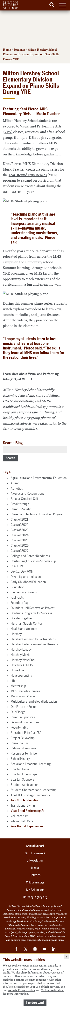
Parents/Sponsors (23, 717)
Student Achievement (25, 785)
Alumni (15, 483)
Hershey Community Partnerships (33, 639)
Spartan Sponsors (22, 779)
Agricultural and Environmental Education (39, 478)
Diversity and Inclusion (26, 577)
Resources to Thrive (24, 753)
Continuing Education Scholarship (33, 561)
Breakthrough (20, 504)
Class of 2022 (20, 525)
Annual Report (35, 846)
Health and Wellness (24, 629)
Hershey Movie (20, 655)
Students (19, 49)
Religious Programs (23, 748)
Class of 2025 (20, 540)
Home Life (17, 670)
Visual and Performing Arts (29, 811)
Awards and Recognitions (27, 493)
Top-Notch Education (25, 800)
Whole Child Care (22, 821)
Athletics (17, 488)
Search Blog (13, 442)
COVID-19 (17, 566)
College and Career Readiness (30, 556)
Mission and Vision (23, 696)
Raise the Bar (19, 743)
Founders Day (20, 603)
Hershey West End (23, 660)
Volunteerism (19, 816)
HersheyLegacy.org (35, 897)
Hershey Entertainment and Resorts (34, 644)
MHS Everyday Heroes (25, 691)
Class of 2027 (19, 551)
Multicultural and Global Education (34, 701)
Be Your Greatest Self (24, 499)
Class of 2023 (20, 530)
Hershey (16, 634)
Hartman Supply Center (26, 623)
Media (35, 868)
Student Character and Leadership (34, 790)
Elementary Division (24, 592)
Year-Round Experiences (28, 175)
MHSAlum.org (35, 890)
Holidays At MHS (22, 665)
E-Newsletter (35, 860)
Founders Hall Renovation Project (33, 608)
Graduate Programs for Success (31, 613)
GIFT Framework (35, 853)
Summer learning (16, 268)
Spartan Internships (24, 774)
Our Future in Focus (23, 707)
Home (7, 49)
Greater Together (22, 618)
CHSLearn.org (35, 882)
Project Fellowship (23, 738)
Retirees (35, 875)
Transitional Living (23, 805)
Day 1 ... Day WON (22, 571)
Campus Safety (21, 509)
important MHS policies (31, 936)
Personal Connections (25, 722)
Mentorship (18, 686)
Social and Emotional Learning (31, 764)
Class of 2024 (20, 535)
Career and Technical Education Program (37, 514)
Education (17, 587)
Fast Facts (17, 597)
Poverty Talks (19, 727)
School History (20, 759)
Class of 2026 (20, 545)
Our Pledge (18, 712)
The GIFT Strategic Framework (30, 795)
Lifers (14, 681)
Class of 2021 (19, 519)
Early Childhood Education (28, 582)
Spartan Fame (20, 769)
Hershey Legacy (21, 649)
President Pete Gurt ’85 (26, 733)
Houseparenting (21, 675)
